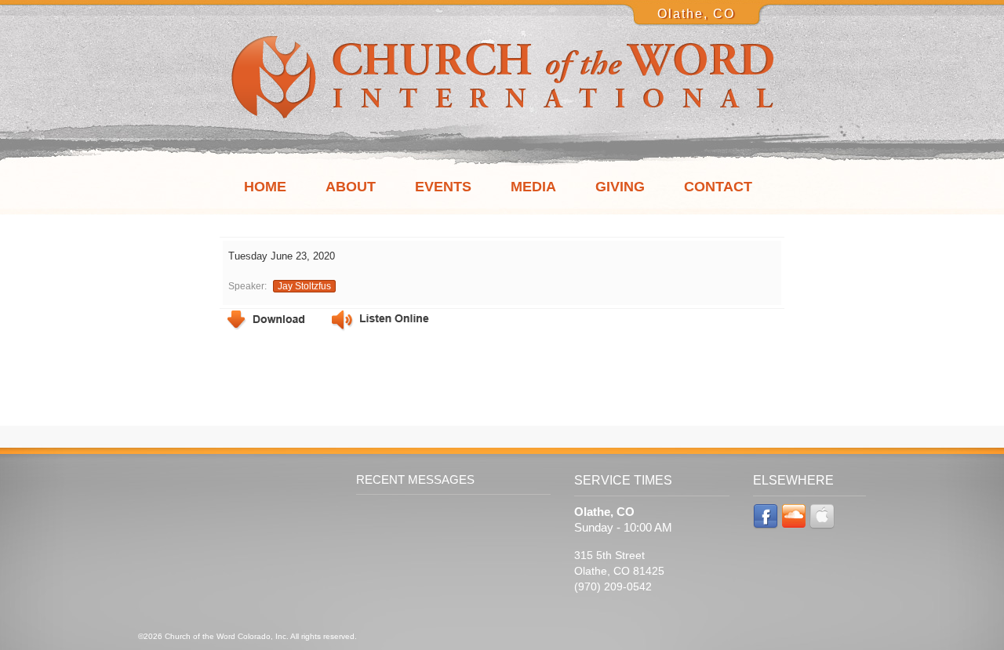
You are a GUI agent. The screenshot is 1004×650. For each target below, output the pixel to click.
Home (265, 186)
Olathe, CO (696, 13)
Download (266, 320)
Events (443, 186)
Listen (380, 321)
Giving (620, 186)
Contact (718, 186)
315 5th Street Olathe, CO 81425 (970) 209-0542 (619, 571)
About (351, 186)
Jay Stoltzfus (304, 286)
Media (533, 186)
